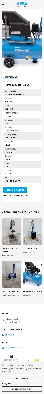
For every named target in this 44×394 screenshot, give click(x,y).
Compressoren (10, 77)
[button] (3, 4)
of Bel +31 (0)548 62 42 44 (16, 195)
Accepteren (22, 378)
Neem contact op (15, 190)
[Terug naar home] (22, 4)
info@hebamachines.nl (14, 348)
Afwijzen (6, 383)
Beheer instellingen (22, 389)
